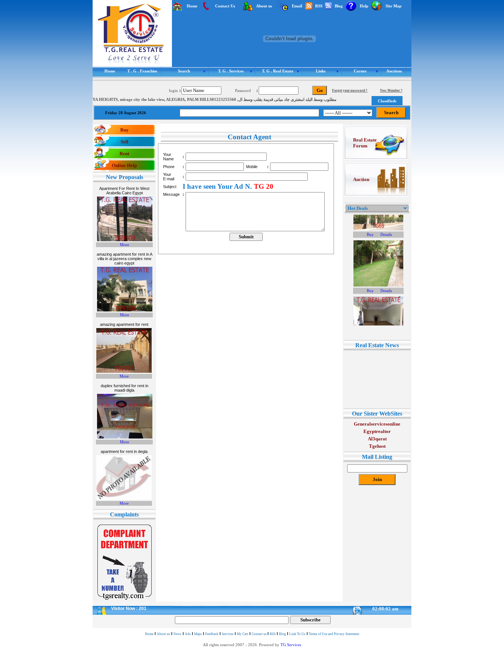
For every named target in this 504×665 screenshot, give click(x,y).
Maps (198, 634)
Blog (282, 634)
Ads (188, 634)
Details (386, 223)
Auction (361, 179)
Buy (124, 130)
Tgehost (377, 446)
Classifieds (387, 101)
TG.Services (290, 645)
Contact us (259, 634)
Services (228, 634)
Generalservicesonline (377, 424)
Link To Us (297, 634)
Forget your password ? (349, 90)
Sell (124, 141)
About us (163, 634)
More (124, 245)
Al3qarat (377, 438)
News (177, 634)
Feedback (211, 634)
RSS (273, 634)
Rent (124, 153)
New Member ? (391, 90)
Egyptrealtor (377, 431)
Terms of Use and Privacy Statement (334, 634)
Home (149, 634)
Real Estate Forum (365, 143)
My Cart (242, 634)
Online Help (124, 165)
